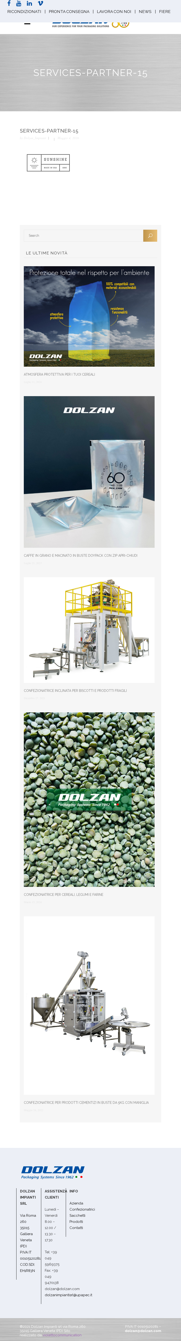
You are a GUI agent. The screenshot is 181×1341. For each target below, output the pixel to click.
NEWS (145, 11)
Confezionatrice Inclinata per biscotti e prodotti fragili (75, 691)
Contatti (76, 1228)
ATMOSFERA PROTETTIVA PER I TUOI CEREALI (59, 374)
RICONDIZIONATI (24, 11)
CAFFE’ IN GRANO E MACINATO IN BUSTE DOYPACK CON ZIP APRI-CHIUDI (80, 555)
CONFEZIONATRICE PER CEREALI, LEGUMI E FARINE (63, 895)
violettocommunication (62, 1335)
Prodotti (76, 1222)
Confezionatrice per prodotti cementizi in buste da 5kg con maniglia (86, 1102)
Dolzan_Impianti (35, 138)
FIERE (165, 11)
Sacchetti (77, 1215)
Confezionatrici (82, 1209)
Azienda (76, 1203)
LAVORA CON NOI (114, 11)
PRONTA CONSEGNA (69, 11)
